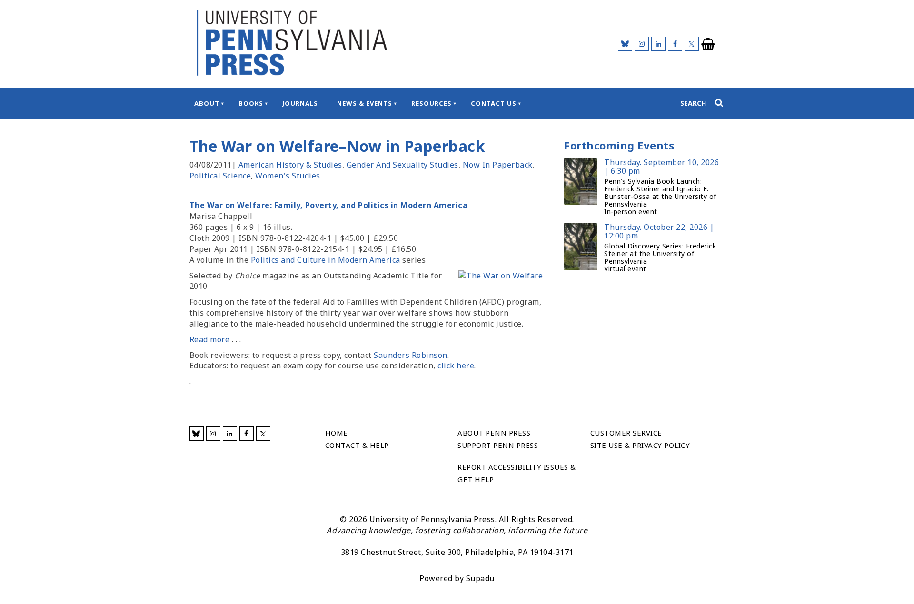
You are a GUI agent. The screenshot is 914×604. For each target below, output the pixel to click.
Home (336, 432)
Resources (431, 103)
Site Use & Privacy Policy (640, 445)
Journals (300, 103)
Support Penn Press (497, 445)
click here (455, 365)
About (206, 103)
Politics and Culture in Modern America (325, 260)
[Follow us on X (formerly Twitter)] (692, 44)
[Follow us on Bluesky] (625, 44)
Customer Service (626, 432)
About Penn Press (493, 432)
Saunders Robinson (410, 355)
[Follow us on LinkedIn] (658, 44)
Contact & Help (357, 445)
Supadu (480, 578)
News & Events (364, 103)
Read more (209, 339)
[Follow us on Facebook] (675, 44)
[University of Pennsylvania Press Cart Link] (708, 44)
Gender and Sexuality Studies (402, 164)
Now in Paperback (498, 164)
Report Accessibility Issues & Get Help (516, 473)
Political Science (220, 175)
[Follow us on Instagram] (642, 44)
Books (250, 103)
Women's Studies (287, 175)
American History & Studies (290, 164)
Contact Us (494, 103)
